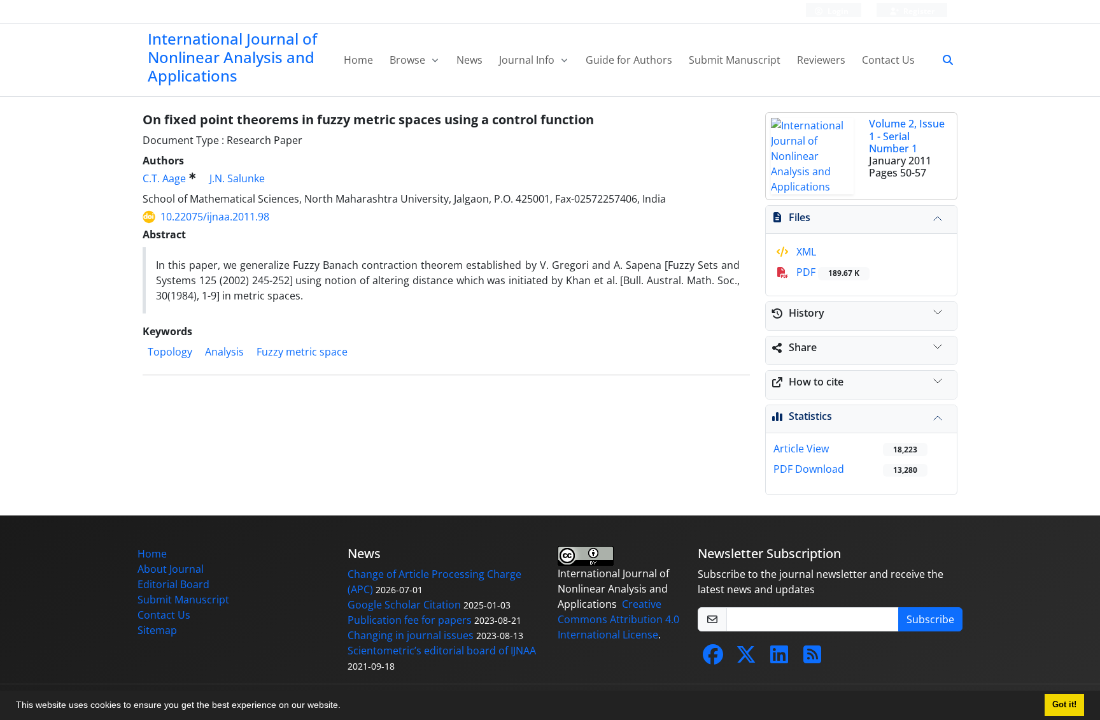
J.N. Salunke (237, 178)
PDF (826, 272)
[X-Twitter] (746, 658)
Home (358, 60)
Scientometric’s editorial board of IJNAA (442, 651)
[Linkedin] (779, 658)
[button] (345, 707)
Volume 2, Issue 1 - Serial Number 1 (907, 136)
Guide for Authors (629, 60)
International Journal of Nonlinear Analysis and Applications (232, 57)
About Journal (171, 569)
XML (805, 252)
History (806, 313)
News (469, 60)
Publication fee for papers (410, 620)
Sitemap (157, 630)
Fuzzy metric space (302, 352)
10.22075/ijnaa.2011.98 (214, 217)
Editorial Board (173, 584)
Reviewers (821, 60)
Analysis (224, 352)
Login (837, 11)
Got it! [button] (1064, 704)
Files (799, 217)
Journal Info (528, 60)
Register (917, 11)
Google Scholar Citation (404, 605)
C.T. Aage (164, 178)
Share (803, 347)
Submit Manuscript (734, 60)
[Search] (942, 60)
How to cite (816, 382)
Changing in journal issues (411, 635)
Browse (409, 60)
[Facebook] (713, 658)
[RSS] (812, 658)
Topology (170, 352)
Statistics (810, 416)
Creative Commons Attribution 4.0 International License (618, 619)
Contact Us (888, 60)
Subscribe (930, 619)
